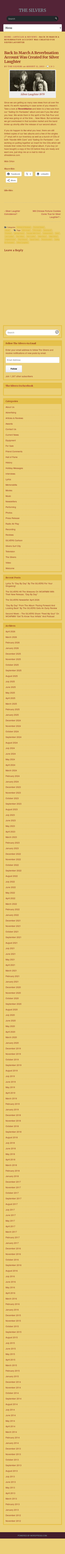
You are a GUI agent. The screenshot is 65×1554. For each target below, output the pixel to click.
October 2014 (12, 1392)
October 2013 (12, 1459)
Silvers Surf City (13, 545)
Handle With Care (33, 233)
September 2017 (13, 1198)
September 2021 (13, 937)
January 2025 (12, 714)
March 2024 (11, 770)
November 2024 (13, 725)
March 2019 (11, 1098)
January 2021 (12, 981)
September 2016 (13, 1265)
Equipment (11, 440)
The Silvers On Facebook (19, 386)
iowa (57, 233)
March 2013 (11, 1498)
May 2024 (10, 759)
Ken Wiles (20, 236)
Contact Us (11, 429)
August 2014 (12, 1404)
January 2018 (12, 1176)
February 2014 (13, 1437)
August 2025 (12, 675)
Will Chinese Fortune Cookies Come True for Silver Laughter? (47, 213)
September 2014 (13, 1398)
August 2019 (12, 1070)
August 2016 (12, 1270)
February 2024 (13, 775)
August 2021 (12, 942)
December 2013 (13, 1448)
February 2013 (13, 1504)
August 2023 (12, 809)
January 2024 (12, 781)
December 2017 (13, 1181)
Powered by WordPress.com (32, 1535)
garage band (19, 233)
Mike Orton (53, 236)
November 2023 (13, 792)
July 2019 (10, 1076)
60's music (26, 230)
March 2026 (11, 637)
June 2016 (11, 1281)
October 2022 (12, 864)
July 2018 (10, 1142)
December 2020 (13, 987)
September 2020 (13, 1003)
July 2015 (10, 1342)
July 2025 (10, 681)
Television (10, 551)
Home (7, 37)
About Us (10, 407)
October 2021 (12, 931)
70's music (37, 230)
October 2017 (12, 1192)
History (9, 462)
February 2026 (13, 642)
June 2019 (11, 1081)
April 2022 (10, 898)
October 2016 (12, 1259)
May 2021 (10, 959)
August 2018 (12, 1137)
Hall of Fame (12, 457)
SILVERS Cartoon (14, 540)
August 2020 (12, 1009)
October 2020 (12, 998)
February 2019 (13, 1103)
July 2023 (10, 814)
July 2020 (10, 1014)
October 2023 (12, 798)
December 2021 (13, 920)
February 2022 (13, 909)
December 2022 (13, 853)
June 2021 (11, 953)
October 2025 (12, 664)
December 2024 (13, 720)
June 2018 (11, 1148)
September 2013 (13, 1465)
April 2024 (10, 764)
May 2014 (10, 1420)
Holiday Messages (14, 468)
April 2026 (10, 631)
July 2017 (10, 1209)
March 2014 (11, 1431)
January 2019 (12, 1109)
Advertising (11, 412)
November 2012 (13, 1520)
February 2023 (13, 842)
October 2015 (12, 1326)
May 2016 (10, 1287)
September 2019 (13, 1065)
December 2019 (13, 1048)
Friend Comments (14, 451)
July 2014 (10, 1409)
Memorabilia (11, 484)
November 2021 (13, 925)
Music (7, 230)
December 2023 (13, 787)
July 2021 (10, 948)
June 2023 (11, 820)
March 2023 (11, 837)
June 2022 (11, 887)
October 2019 (12, 1059)
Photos (9, 512)
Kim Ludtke (31, 236)
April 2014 (10, 1426)
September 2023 (13, 803)
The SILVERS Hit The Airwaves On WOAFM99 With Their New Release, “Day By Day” (30, 593)
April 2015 (10, 1359)
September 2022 (13, 870)
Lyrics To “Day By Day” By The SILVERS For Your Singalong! (29, 585)
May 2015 (10, 1354)
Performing (11, 507)
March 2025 (11, 703)
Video (8, 562)
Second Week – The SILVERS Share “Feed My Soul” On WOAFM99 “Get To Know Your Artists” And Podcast (32, 615)
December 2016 (13, 1248)
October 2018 (12, 1126)
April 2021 (10, 964)
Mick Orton (42, 236)
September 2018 (13, 1131)
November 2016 (13, 1254)
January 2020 (12, 1042)
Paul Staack (22, 239)
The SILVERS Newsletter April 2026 (22, 599)
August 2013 (12, 1470)
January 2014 (12, 1442)
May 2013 (10, 1487)
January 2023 (12, 848)
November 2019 (13, 1053)
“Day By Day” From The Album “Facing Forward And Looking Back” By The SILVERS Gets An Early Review (31, 607)
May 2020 (10, 1026)
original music (10, 239)
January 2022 (12, 914)
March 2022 (11, 903)
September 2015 (13, 1331)
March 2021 (11, 970)
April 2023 (10, 831)
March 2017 (11, 1231)
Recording (10, 529)
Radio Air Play (12, 523)
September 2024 (13, 737)
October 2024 (12, 731)
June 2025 (11, 687)
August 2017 (12, 1204)
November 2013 (13, 1454)
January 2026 (12, 648)
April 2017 (10, 1226)
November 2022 (13, 859)
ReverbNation (25, 108)
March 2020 (11, 1037)
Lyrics (8, 479)
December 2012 (13, 1515)
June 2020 (11, 1020)
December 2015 (13, 1315)
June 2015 (11, 1348)
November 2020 (13, 992)
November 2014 (13, 1387)
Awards (9, 423)
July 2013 (10, 1476)
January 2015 (12, 1376)
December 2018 (13, 1115)
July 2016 (10, 1276)
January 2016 (12, 1309)
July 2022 (10, 881)
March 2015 (11, 1365)
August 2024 (12, 742)
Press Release (13, 518)
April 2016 (10, 1292)
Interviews (10, 473)
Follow (14, 368)
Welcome (10, 568)
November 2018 (13, 1120)
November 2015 (13, 1320)
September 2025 (13, 670)
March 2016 (11, 1298)
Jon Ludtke (9, 236)
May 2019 (10, 1087)
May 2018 (10, 1153)
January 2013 (12, 1509)
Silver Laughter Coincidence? (12, 212)
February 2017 (13, 1237)
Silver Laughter (22, 242)
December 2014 (13, 1381)
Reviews (10, 534)
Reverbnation (47, 239)
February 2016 (13, 1304)
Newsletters (11, 501)
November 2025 (13, 659)
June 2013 (11, 1481)
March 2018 (11, 1165)
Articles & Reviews (25, 37)
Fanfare (8, 233)
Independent (47, 233)
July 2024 (10, 748)
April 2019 (10, 1092)
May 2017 (10, 1220)
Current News (39, 227)
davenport (47, 230)
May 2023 (10, 825)
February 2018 (13, 1170)
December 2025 (13, 653)
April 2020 (10, 1031)
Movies (9, 490)
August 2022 (12, 875)
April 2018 (10, 1159)
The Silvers (15, 66)
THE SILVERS (32, 10)
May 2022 (10, 892)
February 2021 (13, 976)
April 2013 (10, 1493)
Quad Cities (34, 239)
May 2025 (10, 692)
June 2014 (11, 1415)
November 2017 (13, 1187)
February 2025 (13, 709)
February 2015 (13, 1370)
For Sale (10, 445)
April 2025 (10, 698)
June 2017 (11, 1215)
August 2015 (12, 1337)
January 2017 (12, 1242)
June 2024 (11, 753)
